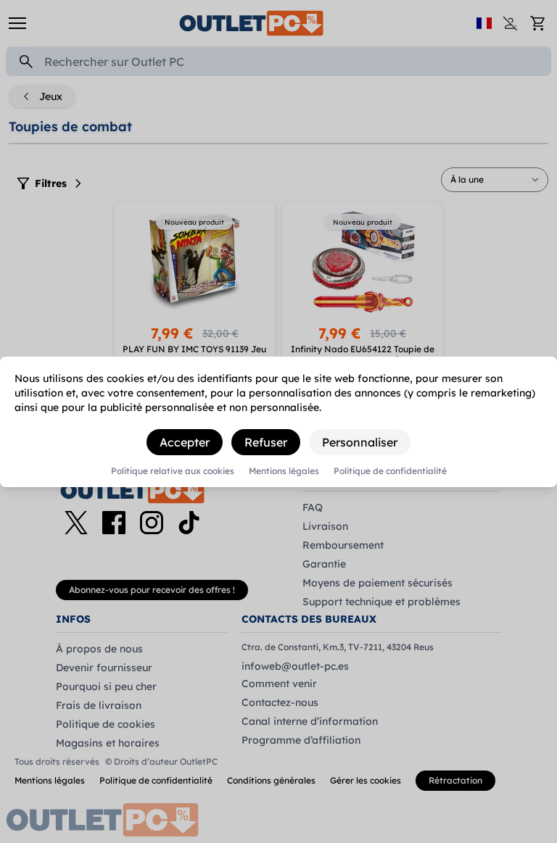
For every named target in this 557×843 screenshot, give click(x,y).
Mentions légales (284, 471)
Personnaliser (359, 442)
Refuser (265, 442)
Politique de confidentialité (390, 471)
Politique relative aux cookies (172, 471)
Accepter (185, 442)
